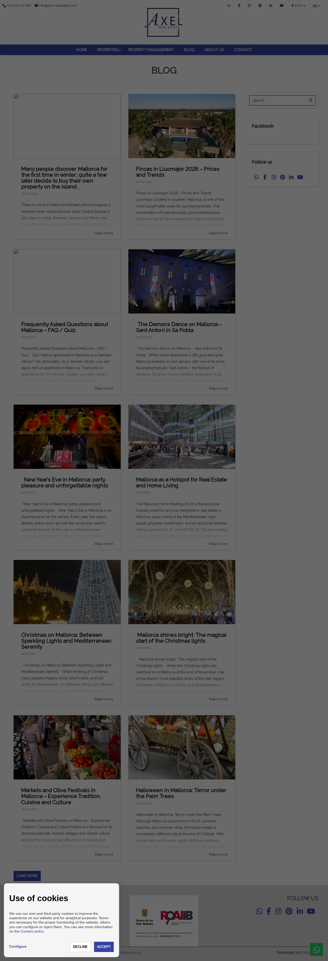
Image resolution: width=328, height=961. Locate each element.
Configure (18, 946)
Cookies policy (32, 931)
